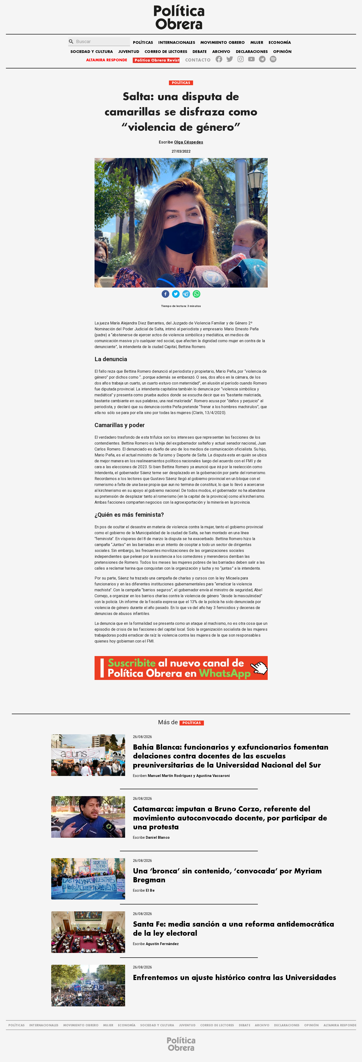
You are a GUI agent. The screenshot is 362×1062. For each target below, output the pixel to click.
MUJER (256, 43)
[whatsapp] (196, 294)
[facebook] (165, 294)
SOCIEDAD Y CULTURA (91, 52)
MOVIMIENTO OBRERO (222, 43)
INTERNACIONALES (176, 43)
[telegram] (186, 294)
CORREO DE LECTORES (166, 52)
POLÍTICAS (143, 43)
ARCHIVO (221, 52)
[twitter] (176, 294)
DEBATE (200, 52)
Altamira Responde (340, 1025)
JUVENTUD (128, 52)
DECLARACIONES (252, 52)
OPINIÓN (282, 52)
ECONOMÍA (280, 43)
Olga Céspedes (188, 142)
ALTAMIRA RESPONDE (106, 60)
